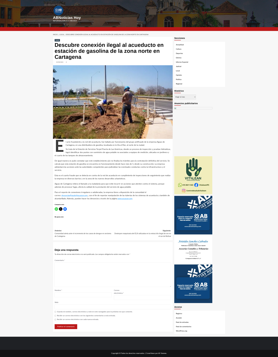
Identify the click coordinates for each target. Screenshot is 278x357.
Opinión (179, 75)
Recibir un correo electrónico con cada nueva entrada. (78, 319)
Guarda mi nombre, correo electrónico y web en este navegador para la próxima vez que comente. (95, 312)
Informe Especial (182, 62)
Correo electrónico (119, 291)
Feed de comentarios (183, 326)
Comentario (60, 260)
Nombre (58, 290)
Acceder (179, 318)
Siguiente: (142, 233)
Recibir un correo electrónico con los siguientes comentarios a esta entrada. (86, 316)
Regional (179, 84)
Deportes (179, 53)
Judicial (178, 66)
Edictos (178, 58)
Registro (179, 313)
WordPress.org (181, 331)
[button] (223, 29)
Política (178, 79)
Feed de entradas (182, 322)
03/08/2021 (59, 62)
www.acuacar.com (124, 199)
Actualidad (180, 45)
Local (57, 40)
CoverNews (150, 353)
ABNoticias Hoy (67, 18)
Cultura (178, 49)
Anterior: (83, 233)
